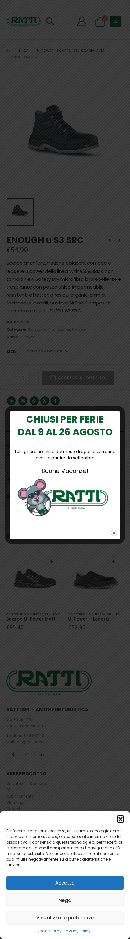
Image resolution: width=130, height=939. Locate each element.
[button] (120, 819)
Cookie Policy (49, 931)
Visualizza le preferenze (65, 917)
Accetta (65, 883)
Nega (65, 900)
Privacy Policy (78, 931)
